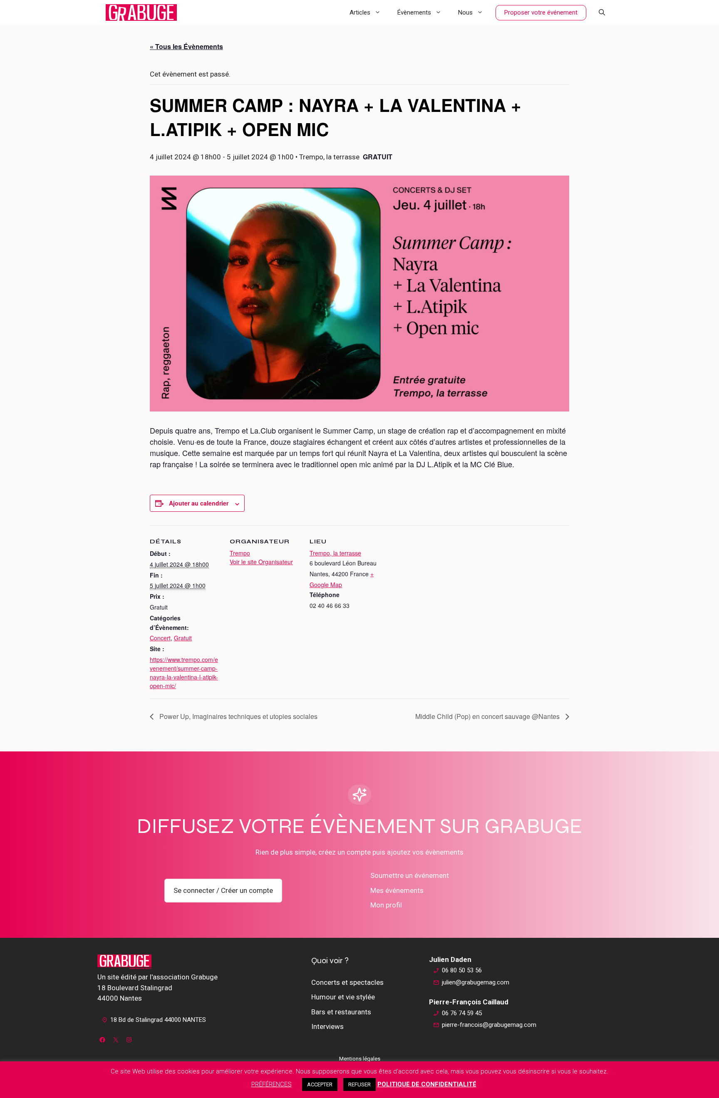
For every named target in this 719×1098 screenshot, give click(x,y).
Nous (465, 12)
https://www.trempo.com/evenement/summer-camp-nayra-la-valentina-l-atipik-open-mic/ (184, 672)
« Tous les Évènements (186, 46)
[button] (601, 12)
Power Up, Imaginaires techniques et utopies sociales (237, 716)
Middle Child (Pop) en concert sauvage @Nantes (488, 716)
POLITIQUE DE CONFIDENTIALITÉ (426, 1084)
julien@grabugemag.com (475, 982)
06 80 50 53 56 (462, 970)
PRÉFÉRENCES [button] (271, 1084)
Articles (360, 12)
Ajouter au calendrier (198, 503)
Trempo (240, 553)
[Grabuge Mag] (141, 12)
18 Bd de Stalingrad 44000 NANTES (158, 1020)
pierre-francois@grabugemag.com (489, 1025)
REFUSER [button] (359, 1084)
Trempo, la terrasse (335, 553)
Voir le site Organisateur (261, 562)
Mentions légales (359, 1059)
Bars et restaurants (341, 1012)
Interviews (327, 1026)
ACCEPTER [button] (319, 1084)
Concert (160, 638)
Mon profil (386, 905)
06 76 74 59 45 (462, 1013)
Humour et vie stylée (343, 997)
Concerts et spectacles (347, 982)
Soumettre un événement (409, 875)
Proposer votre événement (541, 12)
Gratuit (183, 638)
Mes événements (397, 890)
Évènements (414, 12)
